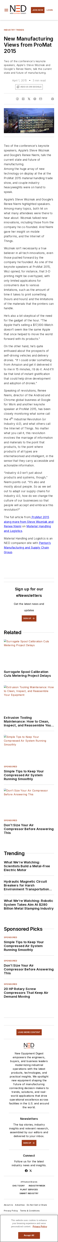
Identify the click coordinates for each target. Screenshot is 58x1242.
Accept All (29, 1235)
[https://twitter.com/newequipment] (30, 1170)
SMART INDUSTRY (29, 1193)
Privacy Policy (11, 1210)
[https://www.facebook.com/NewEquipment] (26, 1170)
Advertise (20, 1205)
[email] (40, 98)
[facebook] (17, 98)
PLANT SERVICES (29, 1189)
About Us (8, 1205)
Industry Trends (14, 30)
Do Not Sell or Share (37, 1205)
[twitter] (29, 98)
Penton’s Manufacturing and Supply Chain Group (27, 547)
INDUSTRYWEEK (37, 1185)
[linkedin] (23, 98)
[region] (29, 1228)
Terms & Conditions (30, 1210)
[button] (6, 10)
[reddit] (34, 98)
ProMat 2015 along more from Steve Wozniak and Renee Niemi (28, 521)
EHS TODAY (19, 1185)
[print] (52, 98)
